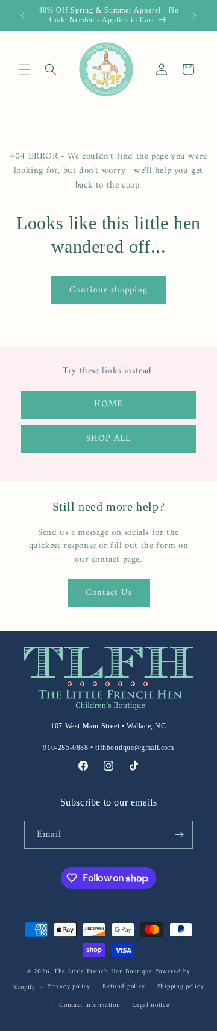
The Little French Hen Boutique (103, 971)
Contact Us (109, 593)
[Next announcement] (194, 15)
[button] (24, 69)
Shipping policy (180, 986)
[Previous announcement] (22, 15)
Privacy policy (68, 986)
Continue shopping (108, 290)
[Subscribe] (179, 835)
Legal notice (150, 1005)
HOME (108, 404)
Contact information (89, 1005)
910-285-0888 (65, 747)
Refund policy (123, 986)
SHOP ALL (108, 438)
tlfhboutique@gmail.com (134, 747)
